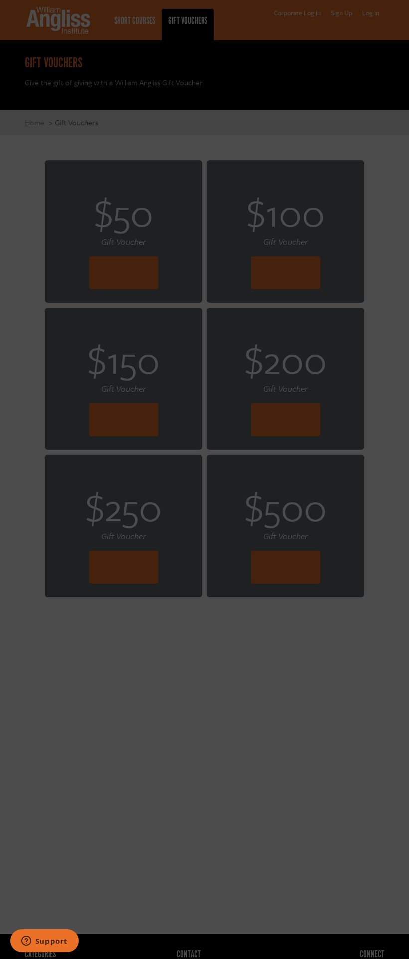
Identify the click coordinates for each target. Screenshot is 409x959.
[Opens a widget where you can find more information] (44, 941)
